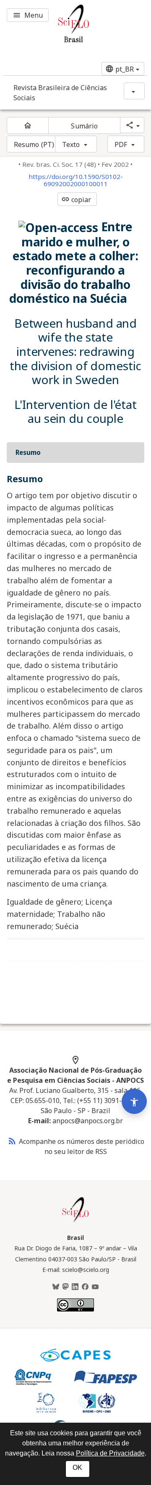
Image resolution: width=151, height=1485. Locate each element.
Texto (71, 144)
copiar (76, 199)
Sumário (84, 126)
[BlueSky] (55, 1287)
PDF (121, 144)
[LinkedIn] (75, 1287)
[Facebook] (85, 1287)
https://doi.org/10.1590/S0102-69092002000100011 (76, 180)
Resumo (28, 452)
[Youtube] (95, 1287)
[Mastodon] (65, 1287)
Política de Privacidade (110, 1453)
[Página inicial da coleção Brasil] (75, 1221)
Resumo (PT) (34, 144)
